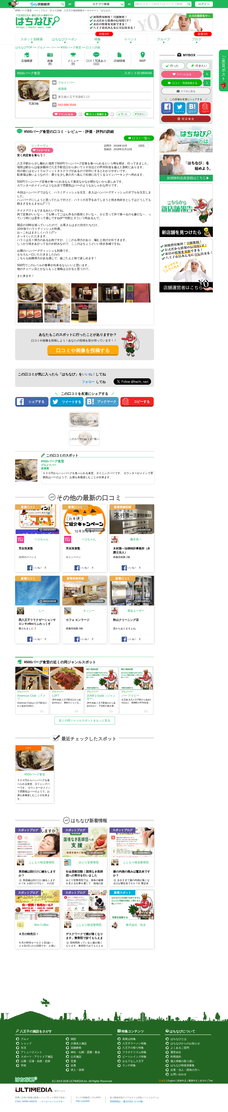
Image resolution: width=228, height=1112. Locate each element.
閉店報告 (188, 118)
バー (53, 47)
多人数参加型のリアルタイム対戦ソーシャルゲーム (134, 1097)
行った (124, 114)
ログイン (204, 4)
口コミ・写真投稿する (184, 83)
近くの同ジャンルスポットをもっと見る (84, 720)
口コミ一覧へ (141, 138)
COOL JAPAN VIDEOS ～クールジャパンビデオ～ (40, 1101)
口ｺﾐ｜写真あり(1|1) (96, 62)
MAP (142, 60)
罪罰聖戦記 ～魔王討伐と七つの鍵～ (127, 1101)
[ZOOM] (30, 293)
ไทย (211, 1080)
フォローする (43, 150)
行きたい (141, 114)
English (171, 1080)
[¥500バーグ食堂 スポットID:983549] (84, 78)
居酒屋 (62, 88)
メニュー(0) (73, 62)
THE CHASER (83, 1101)
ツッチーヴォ (39, 145)
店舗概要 (27, 60)
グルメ (41, 47)
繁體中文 (193, 1080)
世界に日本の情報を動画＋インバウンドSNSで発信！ (41, 1097)
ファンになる (65, 114)
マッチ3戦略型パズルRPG (88, 1097)
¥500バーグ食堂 (71, 47)
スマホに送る (187, 91)
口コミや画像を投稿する (83, 350)
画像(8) (50, 62)
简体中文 (181, 1080)
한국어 (203, 1080)
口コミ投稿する (98, 114)
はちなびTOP (23, 47)
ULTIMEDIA (76, 1081)
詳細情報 (119, 60)
